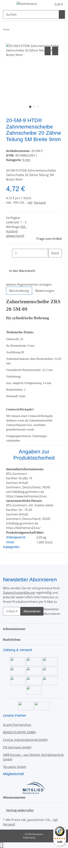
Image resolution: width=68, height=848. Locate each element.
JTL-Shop (40, 837)
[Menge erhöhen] (51, 261)
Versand (40, 202)
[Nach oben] (1, 845)
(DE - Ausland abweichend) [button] (16, 231)
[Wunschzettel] (49, 4)
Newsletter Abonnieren (51, 611)
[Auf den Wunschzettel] (55, 51)
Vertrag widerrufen (20, 810)
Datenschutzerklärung (19, 593)
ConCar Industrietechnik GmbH (25, 740)
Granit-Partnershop (17, 725)
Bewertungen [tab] (44, 291)
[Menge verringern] (9, 253)
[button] (45, 4)
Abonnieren (31, 611)
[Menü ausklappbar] (7, 4)
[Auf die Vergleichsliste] (48, 51)
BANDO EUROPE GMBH (19, 732)
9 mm (26, 160)
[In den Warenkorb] (9, 41)
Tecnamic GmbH (14, 767)
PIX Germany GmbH (17, 747)
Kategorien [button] (11, 547)
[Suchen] (62, 14)
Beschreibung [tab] (19, 291)
